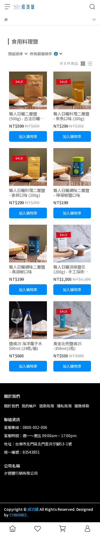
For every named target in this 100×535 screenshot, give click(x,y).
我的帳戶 (29, 405)
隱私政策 (64, 405)
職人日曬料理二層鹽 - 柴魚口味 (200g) (71, 116)
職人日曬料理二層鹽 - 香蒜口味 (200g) (27, 193)
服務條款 (81, 405)
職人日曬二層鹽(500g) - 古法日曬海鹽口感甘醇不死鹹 (26, 116)
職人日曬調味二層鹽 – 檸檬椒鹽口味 (71, 193)
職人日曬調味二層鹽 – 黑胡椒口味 (27, 269)
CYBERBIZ (18, 514)
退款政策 (46, 405)
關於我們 (11, 405)
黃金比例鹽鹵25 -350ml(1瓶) (67, 346)
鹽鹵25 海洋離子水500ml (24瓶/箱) (25, 346)
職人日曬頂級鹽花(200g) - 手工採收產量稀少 (70, 269)
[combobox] (17, 53)
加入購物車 (28, 136)
